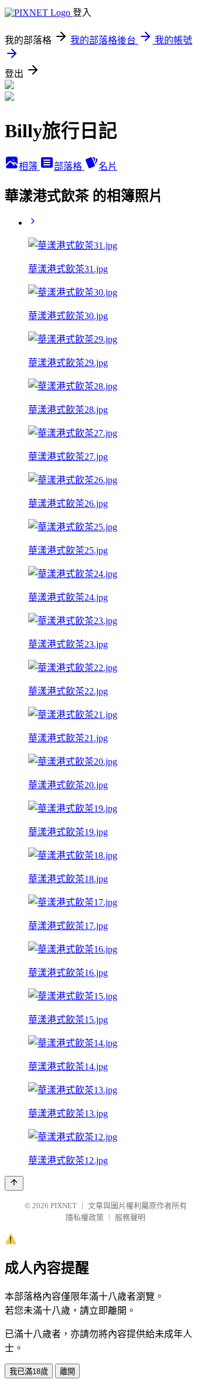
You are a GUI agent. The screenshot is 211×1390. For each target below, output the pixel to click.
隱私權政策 (85, 1217)
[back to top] (14, 1183)
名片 (107, 166)
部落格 (69, 166)
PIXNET (63, 1205)
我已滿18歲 (28, 1371)
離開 (67, 1371)
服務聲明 (130, 1217)
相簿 (29, 166)
